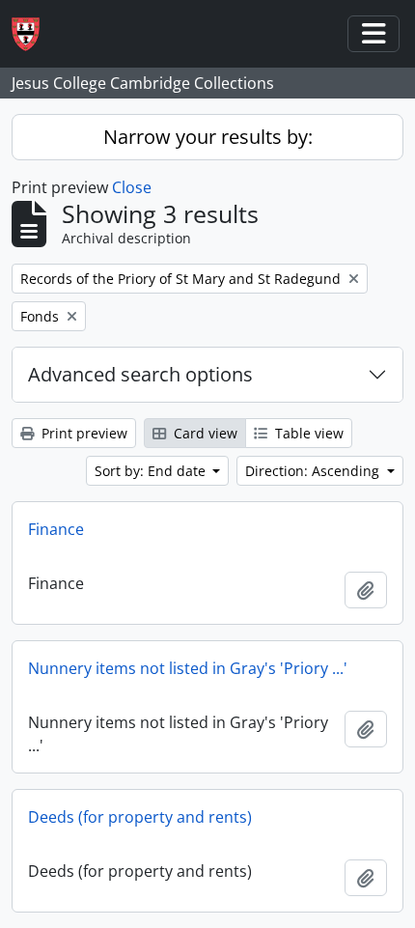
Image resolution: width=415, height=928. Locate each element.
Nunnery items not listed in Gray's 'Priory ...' (187, 668)
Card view (203, 433)
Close (132, 187)
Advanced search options (140, 374)
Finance (56, 529)
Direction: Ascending (314, 471)
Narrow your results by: (208, 137)
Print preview (82, 433)
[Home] (33, 34)
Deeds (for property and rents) (140, 817)
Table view (307, 433)
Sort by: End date (152, 471)
